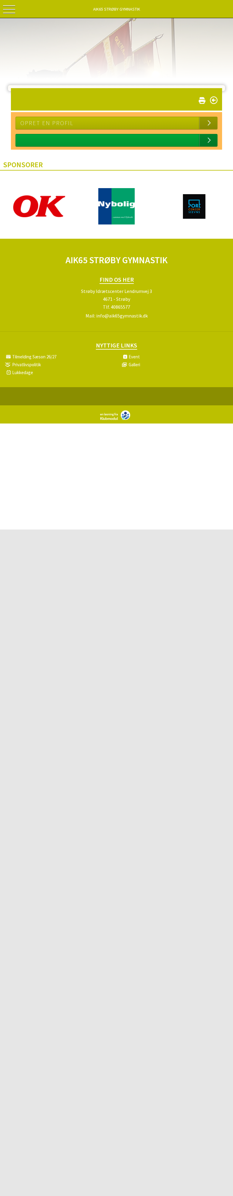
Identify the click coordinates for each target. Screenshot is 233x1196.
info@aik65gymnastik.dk (122, 316)
